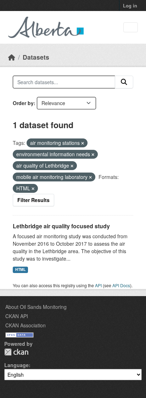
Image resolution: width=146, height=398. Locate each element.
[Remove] (82, 143)
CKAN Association (25, 325)
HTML (20, 269)
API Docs (121, 285)
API (98, 285)
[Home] (11, 57)
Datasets (36, 57)
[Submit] (124, 82)
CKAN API (16, 316)
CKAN (16, 352)
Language (16, 365)
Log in (130, 5)
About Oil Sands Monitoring (36, 306)
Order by (23, 103)
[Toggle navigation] (130, 27)
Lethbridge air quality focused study (61, 226)
